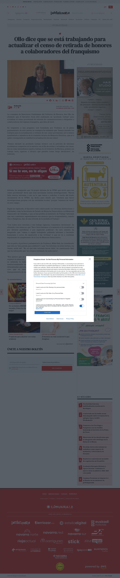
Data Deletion (50, 318)
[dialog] (60, 289)
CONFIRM (47, 312)
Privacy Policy (70, 318)
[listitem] (60, 283)
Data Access (60, 318)
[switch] (82, 287)
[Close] (90, 259)
